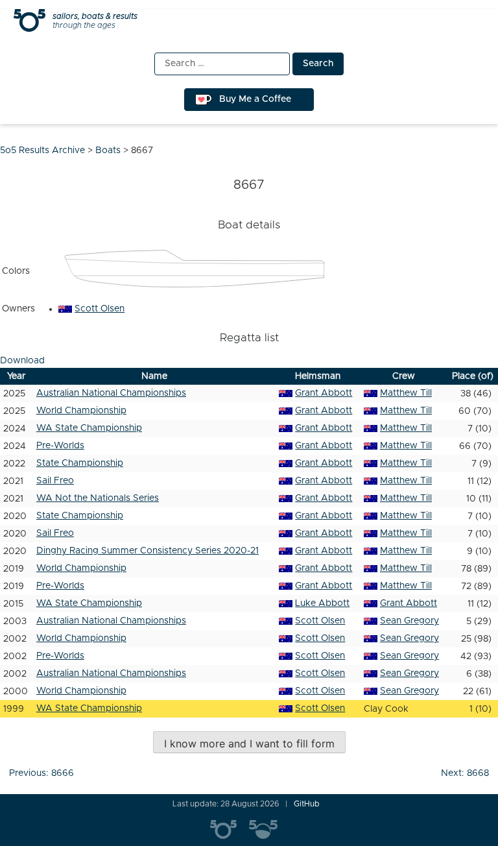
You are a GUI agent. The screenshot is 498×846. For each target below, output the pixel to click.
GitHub (307, 804)
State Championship (79, 463)
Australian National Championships (111, 393)
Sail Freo (55, 480)
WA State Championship (89, 428)
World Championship (81, 410)
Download (22, 360)
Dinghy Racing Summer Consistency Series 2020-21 (147, 550)
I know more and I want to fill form (249, 743)
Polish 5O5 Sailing (268, 830)
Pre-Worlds (60, 445)
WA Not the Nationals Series (97, 498)
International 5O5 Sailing (229, 830)
